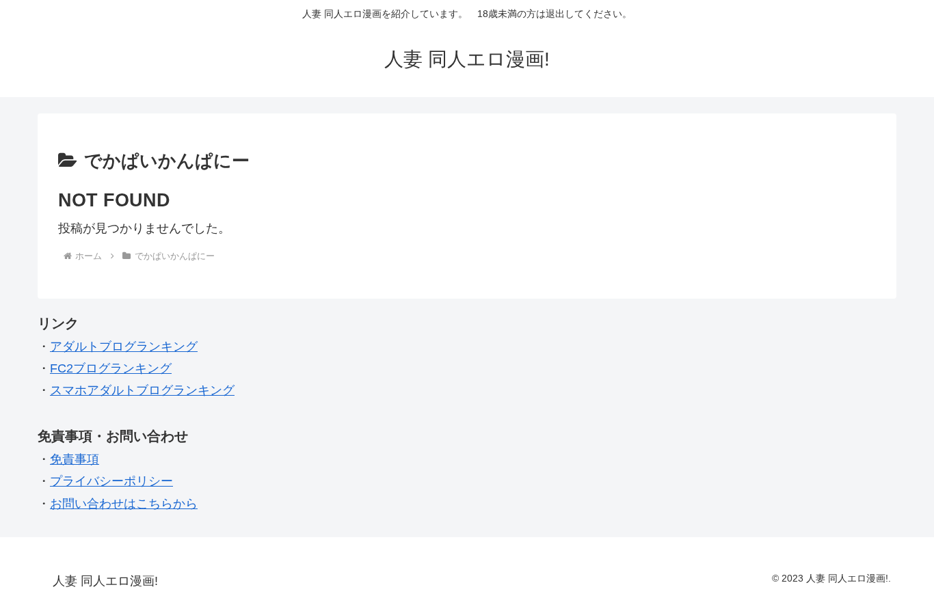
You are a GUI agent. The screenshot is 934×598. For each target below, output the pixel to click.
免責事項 (74, 459)
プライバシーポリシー (111, 481)
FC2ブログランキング (111, 368)
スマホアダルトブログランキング (142, 390)
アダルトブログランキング (124, 346)
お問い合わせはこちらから (124, 504)
